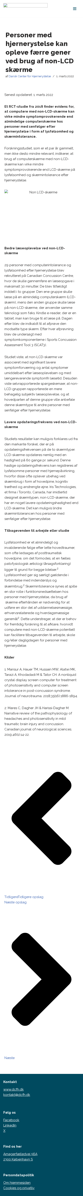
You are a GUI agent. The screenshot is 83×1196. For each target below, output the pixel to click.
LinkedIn (9, 1125)
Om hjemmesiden (17, 1183)
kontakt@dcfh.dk (16, 1095)
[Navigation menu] (75, 8)
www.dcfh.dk (13, 1089)
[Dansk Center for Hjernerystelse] (25, 8)
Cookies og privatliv (19, 1188)
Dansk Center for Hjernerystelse (30, 76)
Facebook (11, 1120)
